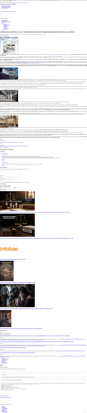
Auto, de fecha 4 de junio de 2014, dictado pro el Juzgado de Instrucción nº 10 (11, 142)
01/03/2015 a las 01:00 (5, 162)
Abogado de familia (4, 408)
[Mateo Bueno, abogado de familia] (0, 9)
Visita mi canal (2, 332)
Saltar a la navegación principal (6, 5)
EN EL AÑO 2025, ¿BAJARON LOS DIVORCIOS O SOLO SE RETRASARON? (13, 259)
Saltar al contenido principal (6, 6)
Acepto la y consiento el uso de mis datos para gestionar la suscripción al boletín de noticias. (19, 377)
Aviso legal (3, 410)
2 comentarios (6, 35)
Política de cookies (4, 411)
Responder (3, 159)
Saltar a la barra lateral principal (6, 7)
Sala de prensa (4, 360)
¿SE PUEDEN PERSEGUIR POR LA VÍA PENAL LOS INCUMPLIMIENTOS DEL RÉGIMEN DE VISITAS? (17, 282)
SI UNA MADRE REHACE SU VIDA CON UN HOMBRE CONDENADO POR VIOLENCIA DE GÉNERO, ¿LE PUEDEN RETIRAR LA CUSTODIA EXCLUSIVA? (26, 308)
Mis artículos (6, 147)
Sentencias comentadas (5, 359)
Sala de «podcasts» (4, 362)
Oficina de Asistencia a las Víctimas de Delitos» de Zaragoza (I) (58, 54)
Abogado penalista (4, 409)
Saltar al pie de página (5, 8)
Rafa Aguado (4, 153)
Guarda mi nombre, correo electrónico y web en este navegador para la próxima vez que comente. (15, 182)
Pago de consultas (4, 407)
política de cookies (15, 2)
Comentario (2, 175)
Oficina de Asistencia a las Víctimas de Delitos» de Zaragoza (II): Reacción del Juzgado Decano (32, 61)
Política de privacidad (9, 377)
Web (0, 180)
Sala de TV (3, 361)
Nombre (1, 177)
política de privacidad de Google (23, 2)
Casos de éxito (4, 363)
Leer (43, 339)
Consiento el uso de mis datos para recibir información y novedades (12, 379)
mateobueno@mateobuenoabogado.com (9, 11)
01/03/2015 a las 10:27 (5, 154)
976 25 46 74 (2, 11)
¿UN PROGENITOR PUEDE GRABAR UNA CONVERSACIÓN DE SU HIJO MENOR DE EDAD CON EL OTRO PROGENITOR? (21, 328)
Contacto (3, 406)
